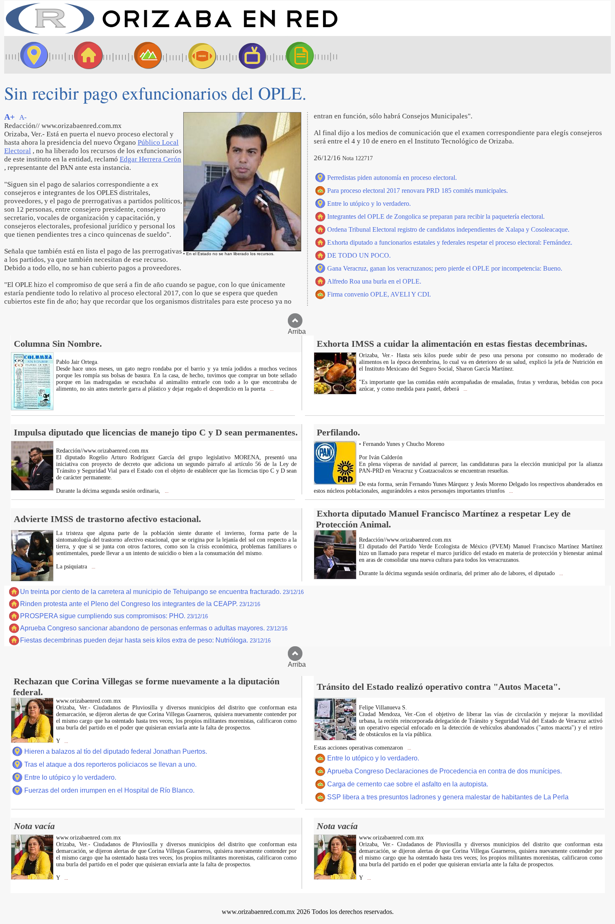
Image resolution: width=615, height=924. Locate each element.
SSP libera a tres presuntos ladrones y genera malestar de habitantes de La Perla (448, 797)
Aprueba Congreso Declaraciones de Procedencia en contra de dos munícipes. (444, 771)
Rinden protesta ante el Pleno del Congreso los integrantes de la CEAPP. (140, 603)
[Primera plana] (31, 55)
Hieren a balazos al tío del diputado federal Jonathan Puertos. (115, 751)
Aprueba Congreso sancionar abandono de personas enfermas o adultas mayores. (153, 628)
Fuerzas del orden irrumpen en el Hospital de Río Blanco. (109, 790)
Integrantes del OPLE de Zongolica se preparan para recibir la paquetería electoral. (436, 216)
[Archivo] (307, 55)
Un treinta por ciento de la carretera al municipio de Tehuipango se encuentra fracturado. (162, 591)
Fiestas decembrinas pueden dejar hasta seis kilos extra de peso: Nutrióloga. (145, 640)
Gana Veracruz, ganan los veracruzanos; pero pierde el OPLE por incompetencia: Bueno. (444, 268)
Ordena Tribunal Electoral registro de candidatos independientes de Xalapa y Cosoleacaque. (448, 229)
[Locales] (86, 55)
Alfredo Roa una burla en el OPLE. (374, 281)
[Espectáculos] (249, 55)
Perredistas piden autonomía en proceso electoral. (392, 177)
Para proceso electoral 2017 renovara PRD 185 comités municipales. (417, 190)
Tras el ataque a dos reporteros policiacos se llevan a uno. (110, 764)
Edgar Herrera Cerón (150, 159)
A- (23, 117)
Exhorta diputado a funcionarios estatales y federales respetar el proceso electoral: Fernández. (449, 242)
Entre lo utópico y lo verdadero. (369, 203)
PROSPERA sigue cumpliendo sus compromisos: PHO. (114, 615)
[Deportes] (194, 55)
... (271, 389)
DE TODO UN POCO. (359, 255)
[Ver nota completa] (32, 408)
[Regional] (140, 55)
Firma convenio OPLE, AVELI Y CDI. (379, 294)
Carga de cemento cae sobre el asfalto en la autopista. (407, 784)
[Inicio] (171, 33)
